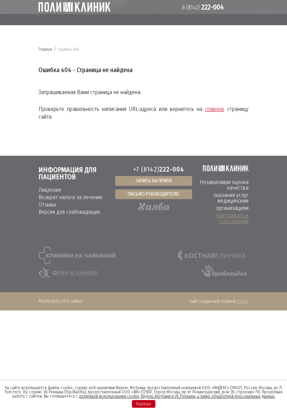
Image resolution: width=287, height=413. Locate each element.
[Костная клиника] (212, 255)
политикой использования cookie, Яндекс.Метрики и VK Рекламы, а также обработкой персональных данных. (177, 396)
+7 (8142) (158, 169)
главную (214, 109)
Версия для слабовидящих (69, 212)
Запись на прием (153, 181)
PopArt (242, 301)
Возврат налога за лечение (70, 197)
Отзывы (47, 204)
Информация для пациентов (67, 173)
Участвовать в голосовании (231, 218)
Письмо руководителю (153, 194)
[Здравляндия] (223, 273)
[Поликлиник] (74, 7)
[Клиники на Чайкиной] (76, 255)
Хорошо (143, 403)
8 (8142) (202, 7)
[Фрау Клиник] (68, 273)
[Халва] (153, 206)
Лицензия (49, 190)
